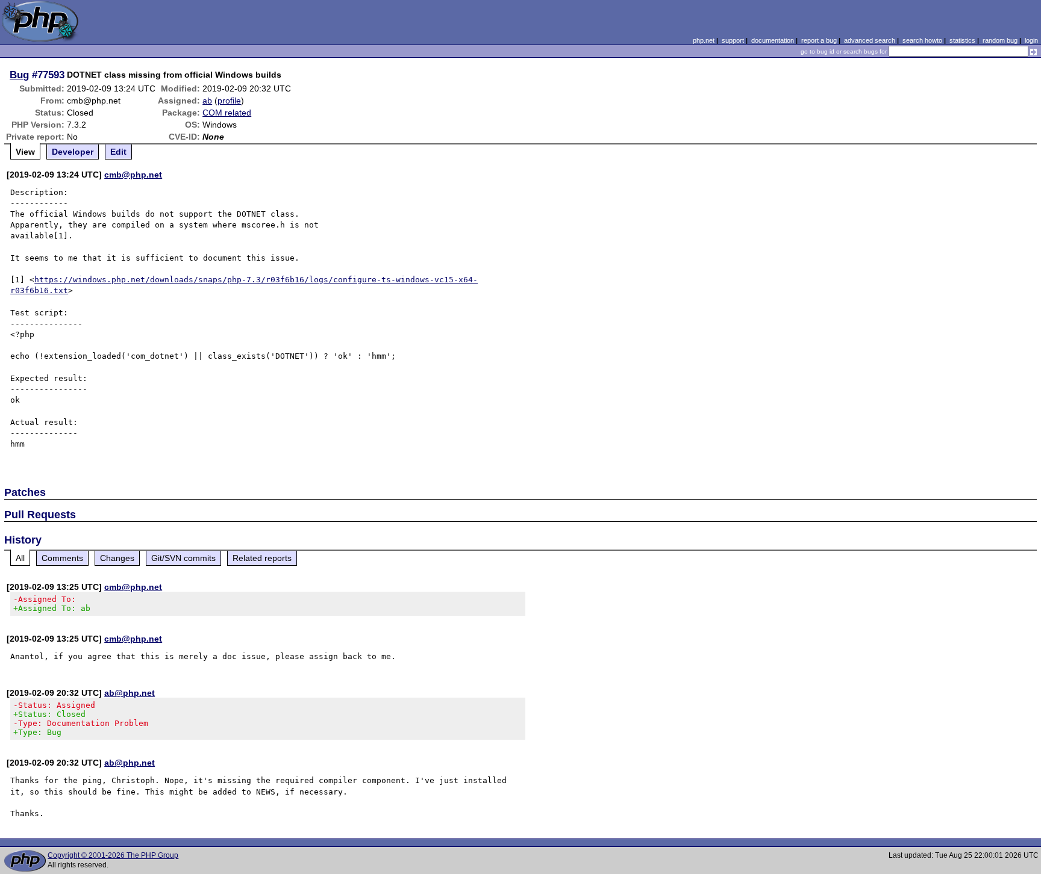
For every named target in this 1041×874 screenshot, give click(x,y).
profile (229, 100)
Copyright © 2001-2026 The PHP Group (113, 855)
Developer (72, 152)
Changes (117, 558)
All (20, 558)
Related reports (262, 558)
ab (207, 100)
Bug (19, 75)
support (733, 40)
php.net (703, 40)
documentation (772, 40)
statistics (962, 40)
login (1031, 40)
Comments (62, 558)
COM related (226, 112)
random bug (1000, 40)
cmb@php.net (133, 174)
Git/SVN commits (183, 558)
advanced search (869, 40)
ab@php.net (129, 693)
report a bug (819, 40)
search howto (922, 40)
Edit (118, 152)
